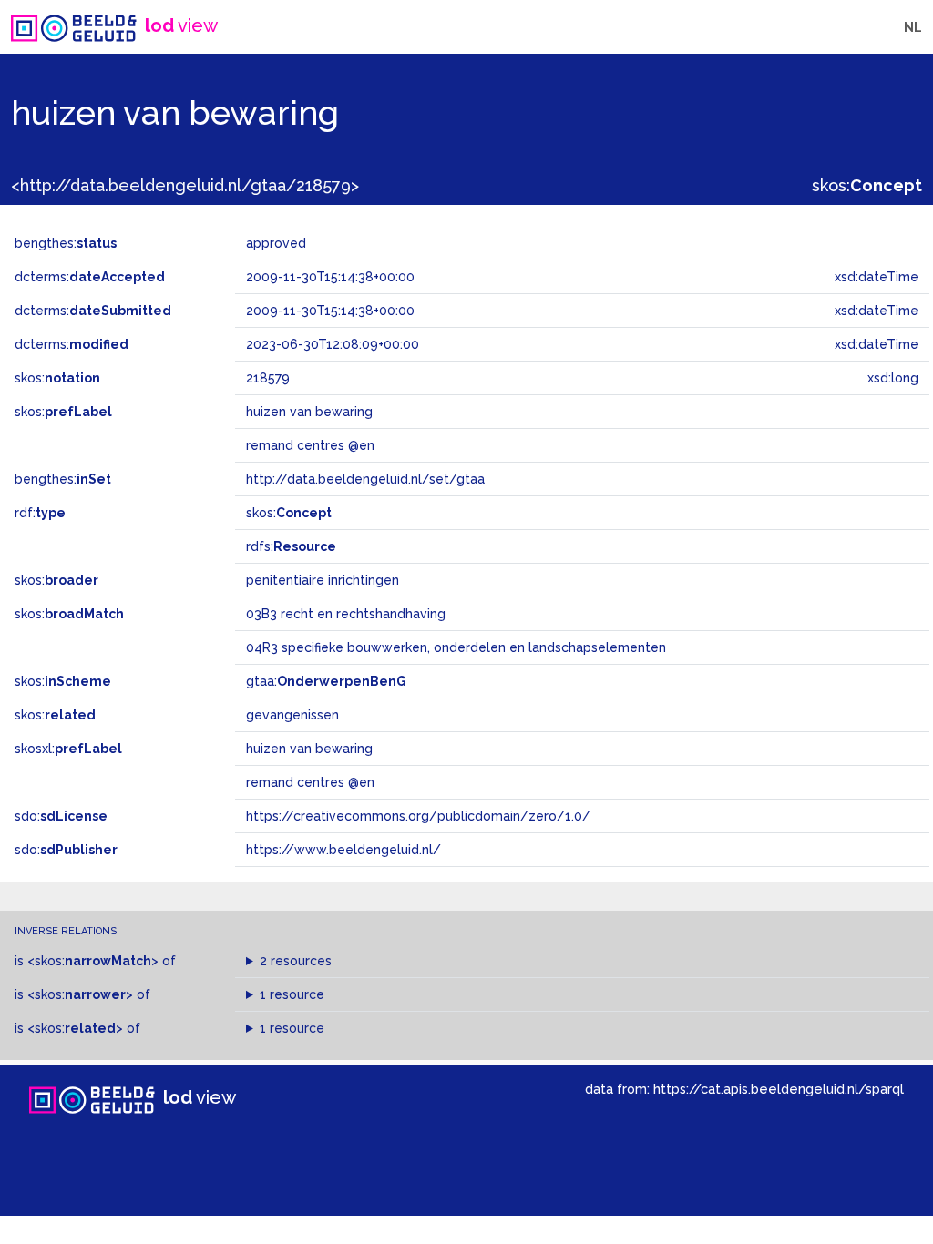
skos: (867, 185)
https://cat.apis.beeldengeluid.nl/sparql (778, 1088)
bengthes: (66, 243)
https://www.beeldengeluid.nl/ (343, 849)
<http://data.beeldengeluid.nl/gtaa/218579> (185, 185)
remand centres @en (310, 782)
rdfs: (291, 546)
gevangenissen (292, 715)
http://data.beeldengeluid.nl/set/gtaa (365, 479)
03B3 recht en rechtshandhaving (346, 614)
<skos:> (93, 960)
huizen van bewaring (309, 748)
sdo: (61, 816)
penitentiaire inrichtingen (322, 580)
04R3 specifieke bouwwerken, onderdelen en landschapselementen (456, 647)
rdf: (40, 512)
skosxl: (68, 748)
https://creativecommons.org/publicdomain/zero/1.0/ (418, 816)
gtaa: (326, 681)
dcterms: (90, 277)
